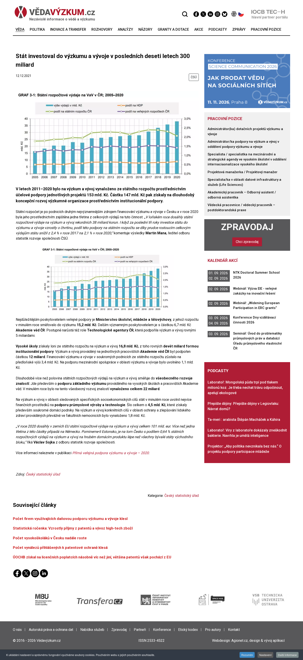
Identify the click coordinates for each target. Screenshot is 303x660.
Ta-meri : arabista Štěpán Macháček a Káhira (244, 419)
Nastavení (265, 655)
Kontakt (234, 630)
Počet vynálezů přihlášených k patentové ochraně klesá (60, 547)
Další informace (287, 655)
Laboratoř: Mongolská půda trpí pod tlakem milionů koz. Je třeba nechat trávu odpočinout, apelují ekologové (245, 387)
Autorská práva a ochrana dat (51, 630)
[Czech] (241, 14)
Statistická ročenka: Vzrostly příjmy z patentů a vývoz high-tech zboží (73, 528)
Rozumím (247, 655)
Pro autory (213, 630)
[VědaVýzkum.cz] (53, 12)
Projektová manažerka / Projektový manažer (242, 172)
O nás (17, 630)
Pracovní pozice (225, 118)
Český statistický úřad (43, 474)
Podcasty (218, 370)
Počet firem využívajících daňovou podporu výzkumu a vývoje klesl (70, 518)
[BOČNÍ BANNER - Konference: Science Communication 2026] (247, 81)
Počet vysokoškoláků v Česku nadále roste (50, 538)
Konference (162, 630)
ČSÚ (194, 77)
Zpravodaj (247, 227)
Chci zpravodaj (247, 242)
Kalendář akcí (223, 260)
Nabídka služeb (92, 630)
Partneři (140, 630)
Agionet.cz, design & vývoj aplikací (258, 640)
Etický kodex (188, 630)
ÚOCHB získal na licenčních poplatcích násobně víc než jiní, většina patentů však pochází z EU (92, 557)
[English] (234, 14)
